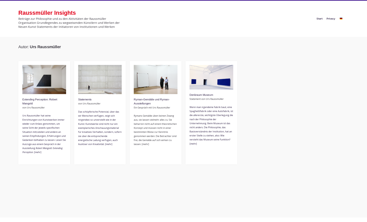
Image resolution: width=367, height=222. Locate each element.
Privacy (331, 18)
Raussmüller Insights (47, 13)
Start (320, 18)
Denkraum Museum (201, 94)
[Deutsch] (342, 19)
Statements (85, 99)
